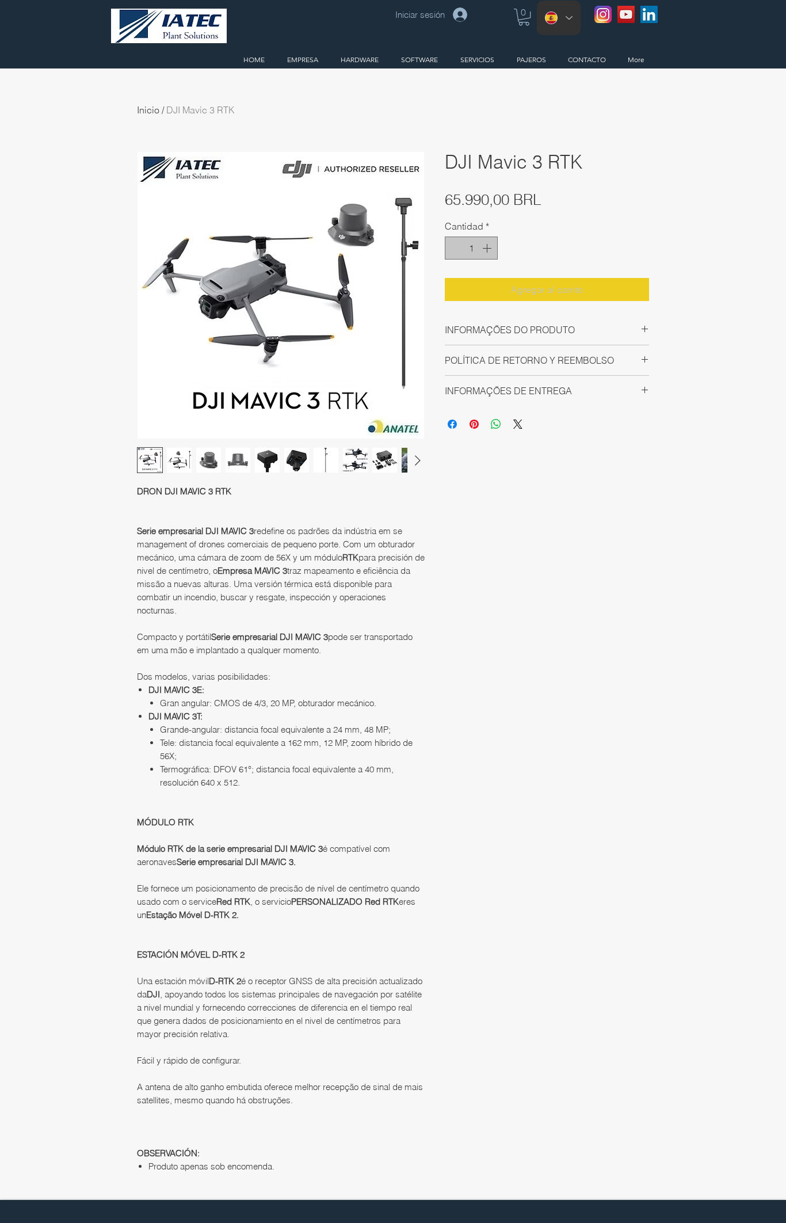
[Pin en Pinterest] (474, 424)
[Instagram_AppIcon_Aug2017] (603, 14)
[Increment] (488, 248)
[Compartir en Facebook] (452, 424)
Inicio (148, 110)
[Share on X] (518, 424)
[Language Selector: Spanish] (559, 18)
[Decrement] (455, 248)
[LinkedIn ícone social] (649, 14)
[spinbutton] (471, 248)
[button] (524, 17)
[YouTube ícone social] (626, 14)
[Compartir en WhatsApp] (496, 424)
